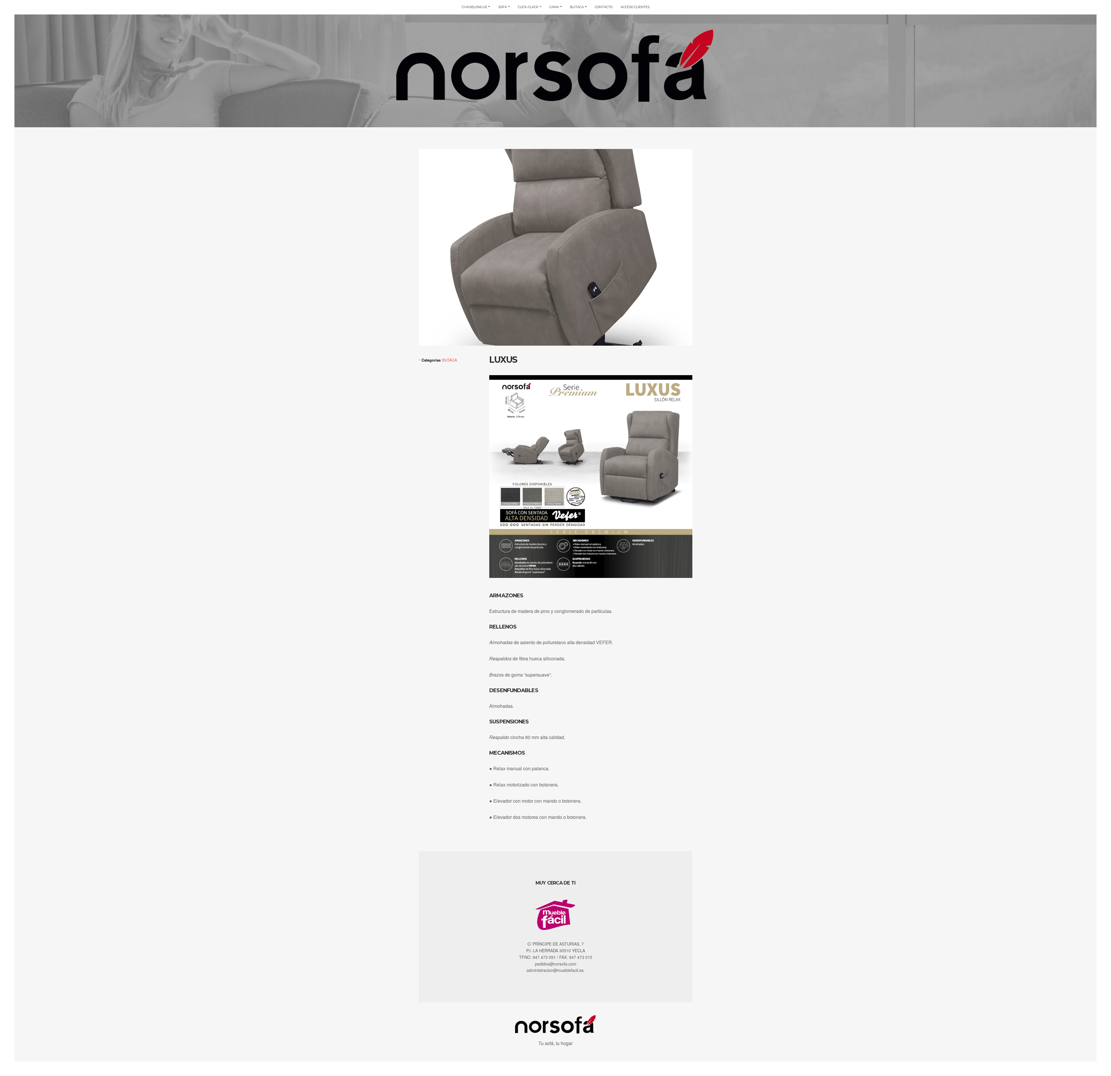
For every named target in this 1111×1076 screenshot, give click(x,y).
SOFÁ (502, 7)
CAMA (554, 7)
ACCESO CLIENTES (635, 7)
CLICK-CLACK (528, 7)
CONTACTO (603, 7)
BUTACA (577, 7)
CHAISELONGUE (474, 7)
